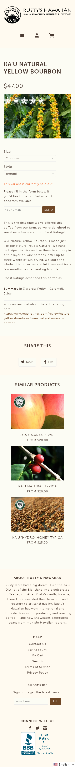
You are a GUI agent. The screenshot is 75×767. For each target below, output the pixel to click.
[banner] (37, 14)
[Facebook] (30, 728)
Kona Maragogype (38, 435)
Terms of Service (37, 667)
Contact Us (37, 644)
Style (8, 167)
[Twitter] (37, 728)
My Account (37, 650)
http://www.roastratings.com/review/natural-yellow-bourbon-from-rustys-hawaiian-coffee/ (38, 318)
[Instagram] (45, 728)
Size (7, 152)
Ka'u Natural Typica (37, 486)
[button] (64, 764)
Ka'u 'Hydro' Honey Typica (37, 538)
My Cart (38, 655)
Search (37, 661)
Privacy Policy (37, 672)
